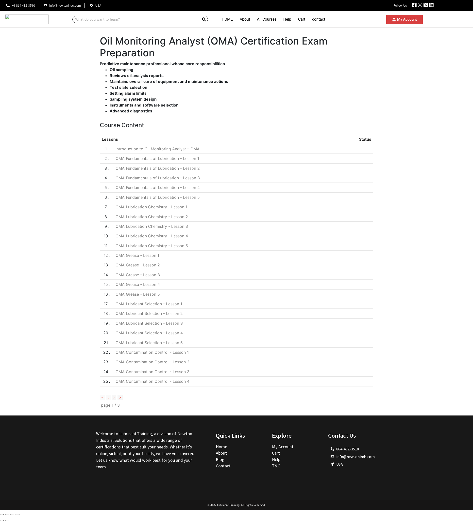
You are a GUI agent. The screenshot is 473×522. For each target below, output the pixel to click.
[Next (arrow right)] (7, 520)
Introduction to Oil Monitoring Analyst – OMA (158, 148)
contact (318, 19)
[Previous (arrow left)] (2, 520)
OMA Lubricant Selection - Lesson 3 (149, 323)
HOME (227, 19)
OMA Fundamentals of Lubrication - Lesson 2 (158, 168)
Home (222, 446)
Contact (223, 466)
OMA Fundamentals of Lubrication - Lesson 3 (158, 177)
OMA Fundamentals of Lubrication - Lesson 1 (157, 158)
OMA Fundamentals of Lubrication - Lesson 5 (158, 197)
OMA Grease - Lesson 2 (138, 264)
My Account (282, 446)
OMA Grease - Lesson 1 (137, 255)
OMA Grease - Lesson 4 (138, 284)
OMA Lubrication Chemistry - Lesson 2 (152, 216)
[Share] (7, 514)
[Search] (204, 19)
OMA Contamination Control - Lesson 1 (152, 352)
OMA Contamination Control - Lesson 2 (152, 361)
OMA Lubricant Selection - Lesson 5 (149, 342)
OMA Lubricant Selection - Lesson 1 (149, 303)
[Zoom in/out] (17, 514)
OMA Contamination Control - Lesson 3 (152, 371)
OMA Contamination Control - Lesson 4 (152, 381)
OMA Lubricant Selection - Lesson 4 (149, 332)
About (245, 19)
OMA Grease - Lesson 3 (138, 274)
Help (287, 19)
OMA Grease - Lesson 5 (138, 294)
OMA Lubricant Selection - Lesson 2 (149, 313)
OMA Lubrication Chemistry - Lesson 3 (152, 226)
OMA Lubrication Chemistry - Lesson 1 (151, 206)
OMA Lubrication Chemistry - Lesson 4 (152, 235)
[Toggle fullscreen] (12, 514)
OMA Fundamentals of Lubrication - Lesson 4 (158, 187)
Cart (301, 19)
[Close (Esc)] (2, 514)
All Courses (266, 19)
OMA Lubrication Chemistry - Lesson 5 (152, 245)
